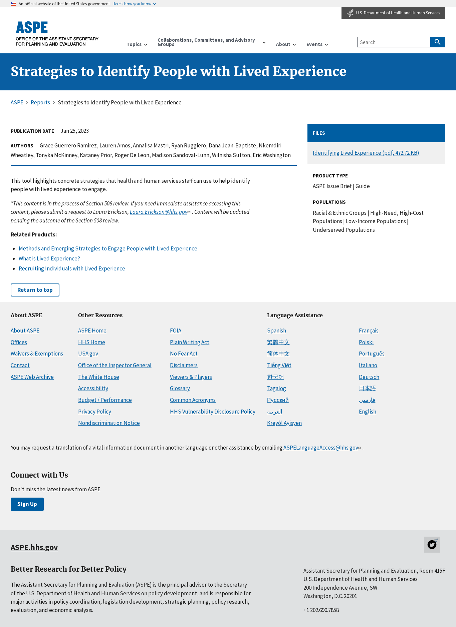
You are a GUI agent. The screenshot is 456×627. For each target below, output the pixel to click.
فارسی (367, 400)
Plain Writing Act (189, 342)
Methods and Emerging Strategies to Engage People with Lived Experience (108, 248)
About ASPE (25, 330)
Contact (20, 365)
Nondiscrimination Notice (109, 423)
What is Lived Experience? (49, 258)
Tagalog (276, 388)
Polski (366, 342)
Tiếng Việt (279, 365)
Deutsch (369, 377)
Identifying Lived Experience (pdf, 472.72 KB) (366, 152)
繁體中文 (278, 342)
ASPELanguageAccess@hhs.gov (320, 447)
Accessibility (93, 388)
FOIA (175, 330)
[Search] (437, 42)
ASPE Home (92, 330)
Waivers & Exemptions (37, 353)
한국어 (275, 377)
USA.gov (88, 353)
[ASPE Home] (57, 33)
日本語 (367, 388)
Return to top (35, 289)
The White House (98, 377)
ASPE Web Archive (32, 377)
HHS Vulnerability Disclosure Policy (212, 411)
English (367, 411)
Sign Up (27, 504)
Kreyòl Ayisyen (284, 423)
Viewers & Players (191, 377)
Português (372, 353)
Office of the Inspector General (115, 365)
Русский (278, 400)
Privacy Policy (94, 411)
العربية (274, 411)
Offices (19, 342)
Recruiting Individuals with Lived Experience (72, 268)
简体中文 (278, 353)
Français (369, 330)
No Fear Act (184, 353)
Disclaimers (184, 365)
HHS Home (91, 342)
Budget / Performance (105, 400)
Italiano (368, 365)
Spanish (276, 330)
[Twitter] (432, 545)
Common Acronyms (193, 400)
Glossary (180, 388)
